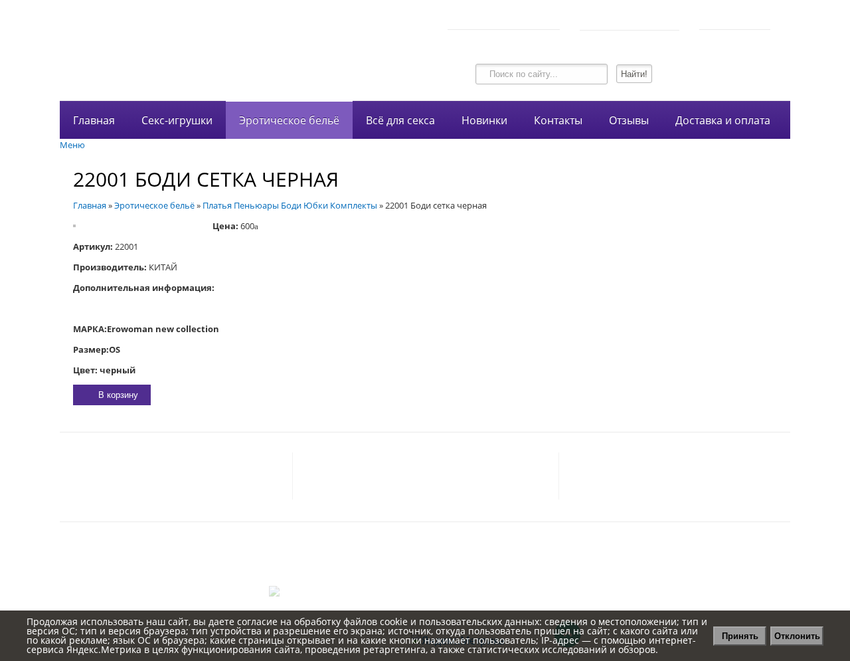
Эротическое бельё (289, 120)
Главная (94, 120)
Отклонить (797, 636)
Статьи (425, 579)
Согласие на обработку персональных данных (425, 565)
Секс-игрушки (176, 120)
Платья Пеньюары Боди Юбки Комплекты (290, 205)
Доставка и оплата (722, 120)
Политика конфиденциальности (425, 550)
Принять (740, 636)
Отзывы (629, 120)
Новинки (484, 120)
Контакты (558, 120)
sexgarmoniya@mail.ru (223, 476)
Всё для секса (400, 120)
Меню (72, 145)
